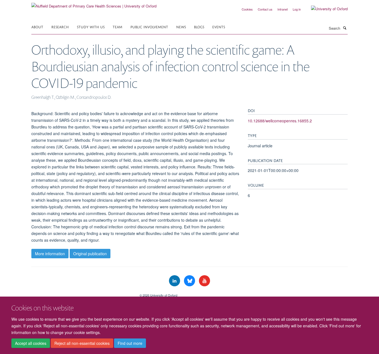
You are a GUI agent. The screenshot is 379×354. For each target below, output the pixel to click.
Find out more (130, 343)
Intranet (282, 9)
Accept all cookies (30, 343)
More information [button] (50, 253)
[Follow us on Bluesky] (190, 281)
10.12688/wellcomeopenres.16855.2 (280, 120)
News (181, 26)
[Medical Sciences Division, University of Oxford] (81, 293)
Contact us (265, 9)
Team (117, 26)
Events (218, 26)
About (37, 26)
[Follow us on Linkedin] (175, 281)
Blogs (199, 26)
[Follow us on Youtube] (204, 281)
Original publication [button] (90, 253)
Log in (297, 9)
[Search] (345, 28)
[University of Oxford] (325, 9)
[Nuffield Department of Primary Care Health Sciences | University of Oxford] (93, 4)
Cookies (247, 9)
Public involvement (149, 26)
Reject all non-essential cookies (82, 343)
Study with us (91, 26)
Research (60, 26)
